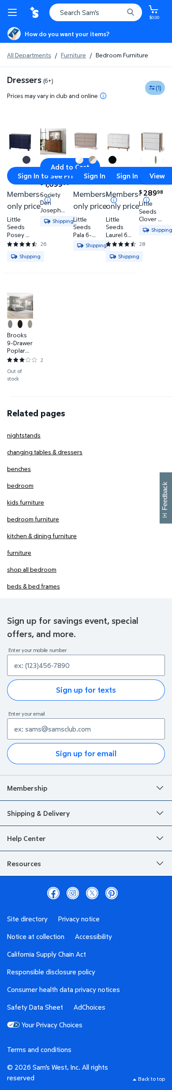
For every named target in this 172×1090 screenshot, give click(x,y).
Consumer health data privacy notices (63, 989)
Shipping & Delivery (38, 813)
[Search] (130, 12)
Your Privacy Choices (52, 1025)
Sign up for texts (86, 689)
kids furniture (25, 502)
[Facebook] (53, 893)
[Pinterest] (111, 893)
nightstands (24, 435)
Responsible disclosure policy (51, 972)
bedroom (20, 485)
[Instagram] (72, 893)
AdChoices (89, 1007)
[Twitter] (92, 893)
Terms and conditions (39, 1049)
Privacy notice (79, 919)
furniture (19, 552)
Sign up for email (86, 753)
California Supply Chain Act (46, 954)
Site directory (27, 919)
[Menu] (14, 12)
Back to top (151, 1078)
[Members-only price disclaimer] (47, 200)
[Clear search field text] (119, 12)
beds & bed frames (33, 586)
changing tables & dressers (44, 452)
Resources (24, 863)
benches (19, 468)
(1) (158, 87)
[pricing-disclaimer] (103, 95)
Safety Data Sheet (35, 1007)
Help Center (26, 838)
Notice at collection (35, 936)
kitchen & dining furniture (42, 536)
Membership (27, 788)
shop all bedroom (31, 569)
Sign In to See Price (49, 176)
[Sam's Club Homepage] (35, 12)
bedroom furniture (33, 519)
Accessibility (93, 936)
